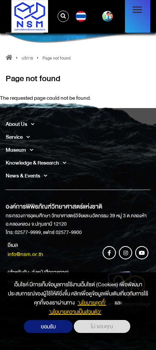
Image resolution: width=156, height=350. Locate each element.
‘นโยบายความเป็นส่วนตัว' (75, 311)
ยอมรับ (48, 326)
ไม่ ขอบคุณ (102, 326)
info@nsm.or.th (25, 254)
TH (80, 16)
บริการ (27, 58)
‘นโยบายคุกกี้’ (92, 302)
